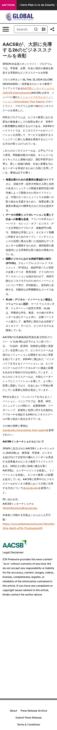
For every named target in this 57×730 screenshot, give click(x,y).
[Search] (36, 29)
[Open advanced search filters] (43, 29)
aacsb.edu (31, 488)
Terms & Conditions (28, 724)
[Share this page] (52, 29)
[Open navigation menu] (6, 29)
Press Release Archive (33, 710)
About (13, 710)
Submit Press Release (29, 717)
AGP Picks (8, 5)
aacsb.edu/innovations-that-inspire (24, 430)
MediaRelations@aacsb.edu (20, 508)
